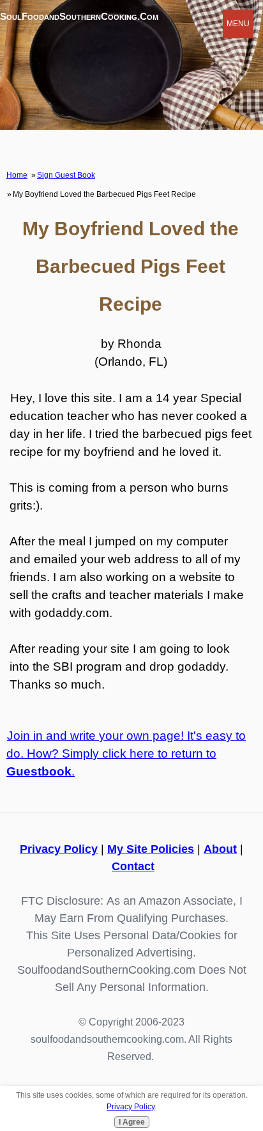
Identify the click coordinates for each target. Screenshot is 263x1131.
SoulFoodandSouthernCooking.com (79, 16)
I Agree (132, 1122)
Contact (133, 866)
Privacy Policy (59, 849)
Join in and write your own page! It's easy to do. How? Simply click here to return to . (126, 753)
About (220, 849)
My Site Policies (150, 849)
